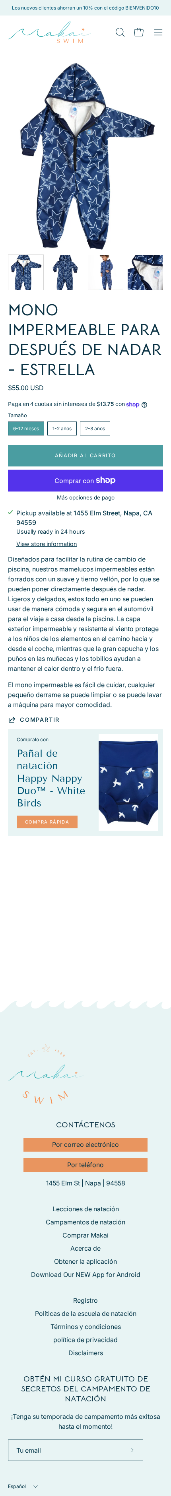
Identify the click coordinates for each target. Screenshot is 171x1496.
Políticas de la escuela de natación (85, 1313)
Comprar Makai (85, 1235)
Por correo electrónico (85, 1144)
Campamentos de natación (85, 1222)
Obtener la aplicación (85, 1261)
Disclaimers (85, 1353)
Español (17, 1486)
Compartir (40, 719)
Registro (85, 1300)
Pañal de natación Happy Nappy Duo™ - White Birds (51, 778)
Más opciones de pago (86, 497)
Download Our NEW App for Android (85, 1274)
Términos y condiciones (86, 1327)
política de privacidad (85, 1340)
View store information (46, 543)
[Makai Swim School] (49, 32)
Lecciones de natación (85, 1209)
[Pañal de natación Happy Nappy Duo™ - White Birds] (128, 782)
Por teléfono (85, 1165)
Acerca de (85, 1248)
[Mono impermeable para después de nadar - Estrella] (26, 272)
